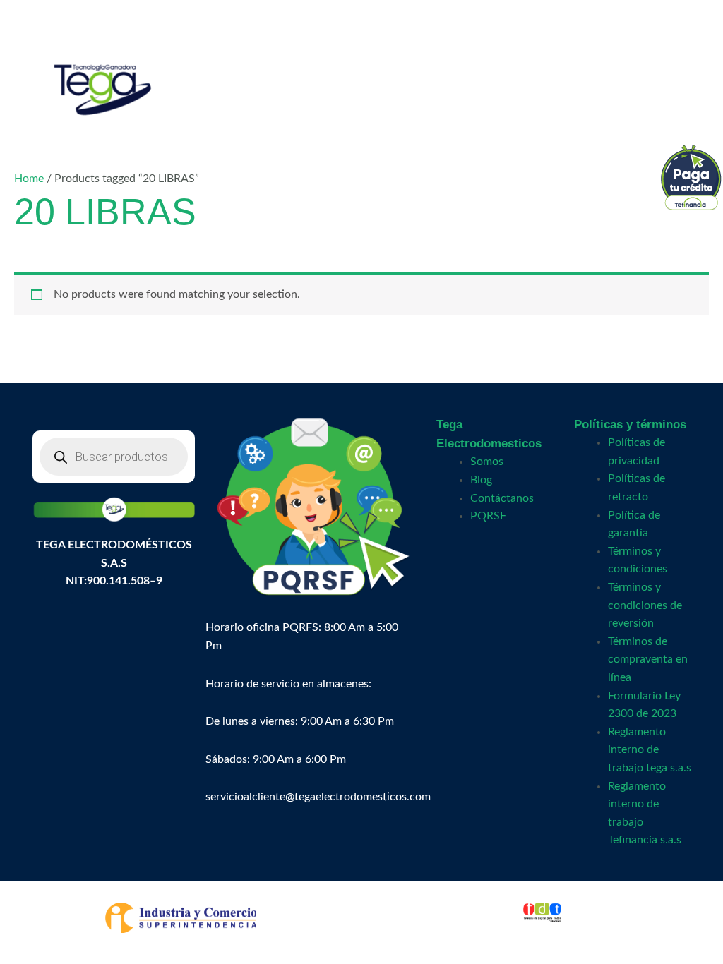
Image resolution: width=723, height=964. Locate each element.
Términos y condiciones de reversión (645, 605)
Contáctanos (502, 498)
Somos (486, 461)
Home (29, 178)
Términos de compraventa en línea (648, 659)
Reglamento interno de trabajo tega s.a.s (649, 749)
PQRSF (488, 516)
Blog (481, 480)
